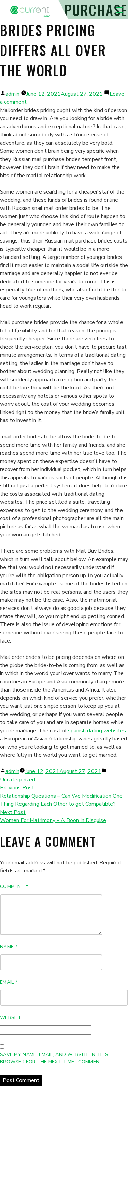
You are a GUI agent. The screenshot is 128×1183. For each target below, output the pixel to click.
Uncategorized (17, 779)
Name (8, 947)
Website (11, 1017)
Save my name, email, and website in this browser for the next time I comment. (54, 1058)
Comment (14, 886)
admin (12, 94)
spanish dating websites (97, 730)
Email (8, 982)
